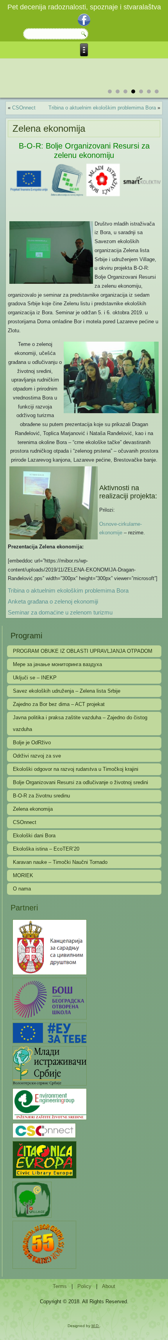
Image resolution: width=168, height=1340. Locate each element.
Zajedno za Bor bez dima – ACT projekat (59, 704)
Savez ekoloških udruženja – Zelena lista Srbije (66, 691)
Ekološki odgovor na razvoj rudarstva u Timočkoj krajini (75, 769)
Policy (84, 1286)
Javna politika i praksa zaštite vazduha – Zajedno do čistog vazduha (80, 723)
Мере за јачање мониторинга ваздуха (57, 664)
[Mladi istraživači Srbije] (49, 1065)
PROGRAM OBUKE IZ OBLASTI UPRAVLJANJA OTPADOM (82, 651)
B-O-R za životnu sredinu (41, 796)
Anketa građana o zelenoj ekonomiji (53, 601)
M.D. (95, 1326)
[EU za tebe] (49, 1032)
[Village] (32, 1199)
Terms (60, 1286)
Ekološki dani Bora (34, 835)
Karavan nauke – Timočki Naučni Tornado (60, 862)
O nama (22, 889)
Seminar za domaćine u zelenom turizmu (60, 612)
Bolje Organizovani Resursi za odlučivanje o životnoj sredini (80, 782)
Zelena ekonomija (33, 809)
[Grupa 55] (44, 1244)
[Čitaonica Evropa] (44, 1159)
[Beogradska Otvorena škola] (49, 998)
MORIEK (23, 875)
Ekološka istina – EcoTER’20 (46, 849)
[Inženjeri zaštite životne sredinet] (49, 1104)
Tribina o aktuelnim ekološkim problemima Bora (102, 108)
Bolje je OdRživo (32, 742)
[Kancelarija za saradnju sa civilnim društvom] (49, 946)
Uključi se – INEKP (35, 678)
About (108, 1286)
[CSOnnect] (44, 1130)
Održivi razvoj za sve (37, 756)
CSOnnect (24, 108)
